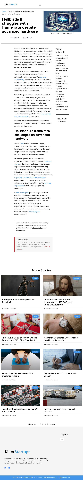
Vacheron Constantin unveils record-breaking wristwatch (61, 339)
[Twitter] (5, 468)
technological (34, 211)
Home (4, 12)
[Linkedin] (9, 468)
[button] (40, 4)
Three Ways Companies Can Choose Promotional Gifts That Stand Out (19, 339)
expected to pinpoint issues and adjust (30, 177)
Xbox (21, 143)
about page (20, 230)
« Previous (32, 424)
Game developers (21, 192)
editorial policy (37, 228)
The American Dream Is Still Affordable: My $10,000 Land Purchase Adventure (58, 302)
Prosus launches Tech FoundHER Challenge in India (17, 374)
